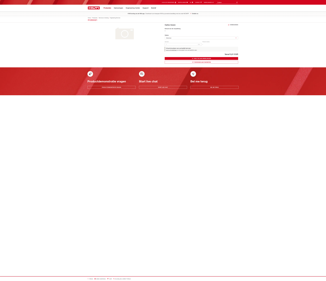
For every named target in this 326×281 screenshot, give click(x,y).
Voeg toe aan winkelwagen (202, 58)
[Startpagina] (94, 8)
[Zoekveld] (237, 2)
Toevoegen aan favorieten (202, 62)
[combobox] (227, 2)
